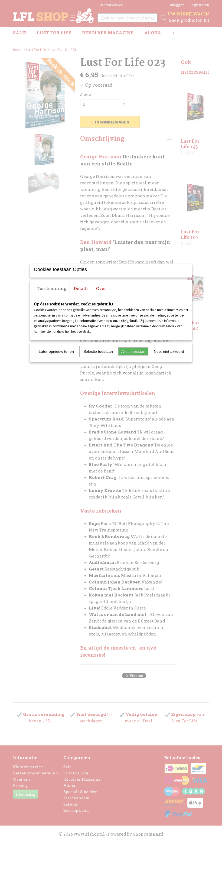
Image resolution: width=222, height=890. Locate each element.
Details (81, 288)
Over (101, 288)
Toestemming (51, 288)
